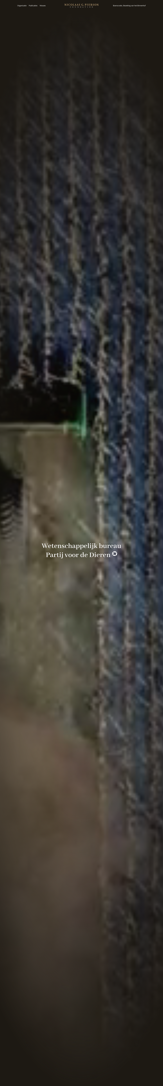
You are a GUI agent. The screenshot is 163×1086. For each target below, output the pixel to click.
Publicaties (33, 5)
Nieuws (43, 5)
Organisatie (22, 5)
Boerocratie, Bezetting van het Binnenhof (129, 5)
